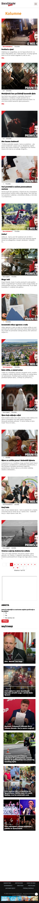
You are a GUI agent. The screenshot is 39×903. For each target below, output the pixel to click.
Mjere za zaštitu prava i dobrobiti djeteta (18, 460)
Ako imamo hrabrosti (10, 141)
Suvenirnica (8, 885)
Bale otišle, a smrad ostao (12, 370)
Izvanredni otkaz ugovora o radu (15, 325)
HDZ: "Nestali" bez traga (13, 661)
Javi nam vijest (10, 888)
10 (17, 568)
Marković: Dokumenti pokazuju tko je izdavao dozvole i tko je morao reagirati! (19, 727)
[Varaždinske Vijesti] (9, 3)
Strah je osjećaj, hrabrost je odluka (16, 551)
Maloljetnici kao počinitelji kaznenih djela (19, 94)
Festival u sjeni (8, 49)
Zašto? (4, 234)
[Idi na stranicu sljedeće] (21, 568)
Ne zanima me (9, 618)
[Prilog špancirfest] (19, 898)
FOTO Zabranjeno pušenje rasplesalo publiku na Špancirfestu (18, 827)
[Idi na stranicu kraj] (25, 568)
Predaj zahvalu (28, 888)
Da (6, 613)
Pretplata (31, 885)
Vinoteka (20, 885)
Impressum (19, 883)
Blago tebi (6, 279)
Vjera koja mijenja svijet (11, 415)
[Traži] (22, 3)
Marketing (7, 883)
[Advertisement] (19, 854)
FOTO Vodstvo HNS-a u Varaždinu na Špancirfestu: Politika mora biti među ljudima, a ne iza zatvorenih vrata (18, 793)
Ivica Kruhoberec (7, 46)
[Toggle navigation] (36, 4)
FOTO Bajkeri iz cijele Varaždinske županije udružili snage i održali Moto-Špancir (18, 693)
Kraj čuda (5, 507)
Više (3, 58)
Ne (6, 615)
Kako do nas (31, 883)
